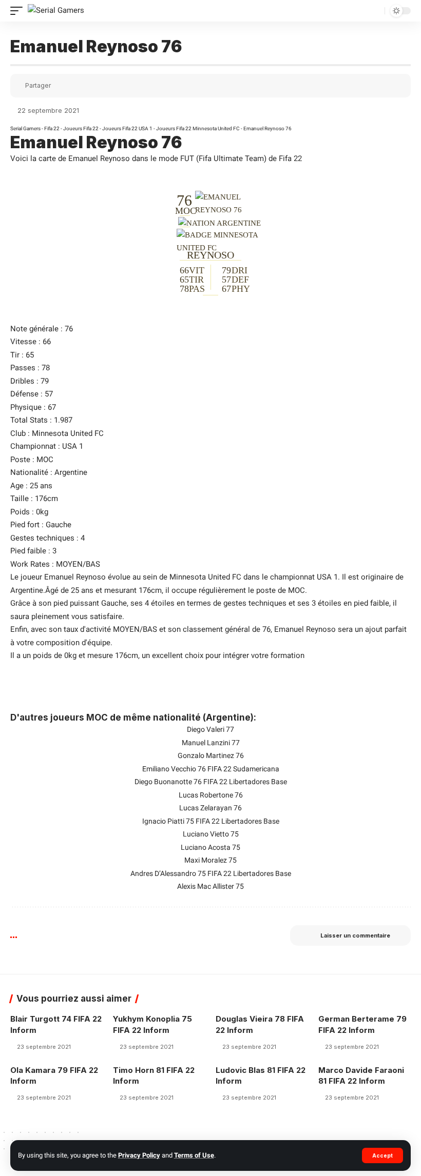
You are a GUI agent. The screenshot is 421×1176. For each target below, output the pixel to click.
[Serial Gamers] (56, 10)
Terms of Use (194, 1155)
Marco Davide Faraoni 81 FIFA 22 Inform (361, 1075)
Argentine (70, 472)
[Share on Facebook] (61, 85)
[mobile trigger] (19, 10)
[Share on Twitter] (76, 85)
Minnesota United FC (68, 433)
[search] (376, 11)
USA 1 (72, 446)
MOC (44, 459)
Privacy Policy (139, 1155)
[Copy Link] (90, 85)
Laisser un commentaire (355, 935)
